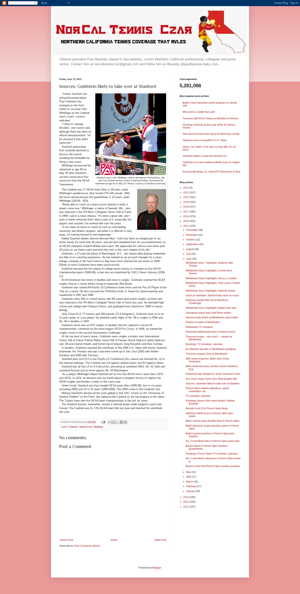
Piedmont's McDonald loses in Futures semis (210, 331)
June (189, 258)
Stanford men (85, 427)
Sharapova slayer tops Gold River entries (208, 312)
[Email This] (110, 422)
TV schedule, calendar (198, 396)
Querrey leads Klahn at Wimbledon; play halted (212, 317)
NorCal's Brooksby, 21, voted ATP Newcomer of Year (211, 171)
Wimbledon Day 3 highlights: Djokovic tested (210, 290)
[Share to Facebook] (122, 422)
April (189, 476)
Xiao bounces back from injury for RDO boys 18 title (211, 134)
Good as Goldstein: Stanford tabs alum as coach (212, 295)
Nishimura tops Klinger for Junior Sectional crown (213, 374)
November (192, 234)
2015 (186, 221)
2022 (186, 187)
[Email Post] (103, 422)
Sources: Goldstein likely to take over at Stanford (212, 383)
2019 (186, 202)
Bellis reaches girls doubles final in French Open (212, 420)
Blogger (156, 567)
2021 (186, 192)
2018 (186, 206)
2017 (186, 211)
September (192, 244)
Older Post (160, 540)
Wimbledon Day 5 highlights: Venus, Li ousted (211, 278)
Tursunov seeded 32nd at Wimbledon (206, 353)
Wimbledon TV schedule (199, 327)
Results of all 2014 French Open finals (207, 408)
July (188, 253)
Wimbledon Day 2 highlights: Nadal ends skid (211, 307)
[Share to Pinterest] (125, 422)
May (188, 472)
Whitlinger (98, 427)
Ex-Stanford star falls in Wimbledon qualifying (211, 349)
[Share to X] (118, 422)
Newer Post (66, 540)
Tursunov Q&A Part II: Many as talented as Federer (210, 118)
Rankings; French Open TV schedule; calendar (212, 453)
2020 (186, 197)
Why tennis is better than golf (198, 112)
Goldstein (73, 427)
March (190, 481)
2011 (186, 506)
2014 (186, 226)
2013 (186, 497)
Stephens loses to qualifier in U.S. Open (205, 140)
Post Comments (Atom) (87, 545)
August (190, 249)
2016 (186, 216)
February (191, 486)
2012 (186, 501)
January (191, 491)
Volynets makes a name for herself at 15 (205, 156)
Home (114, 540)
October (191, 239)
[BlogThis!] (114, 422)
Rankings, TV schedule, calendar (204, 344)
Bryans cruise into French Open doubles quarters (213, 466)
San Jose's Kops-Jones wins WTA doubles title (211, 378)
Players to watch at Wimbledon (203, 322)
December (192, 230)
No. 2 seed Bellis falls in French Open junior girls (213, 441)
